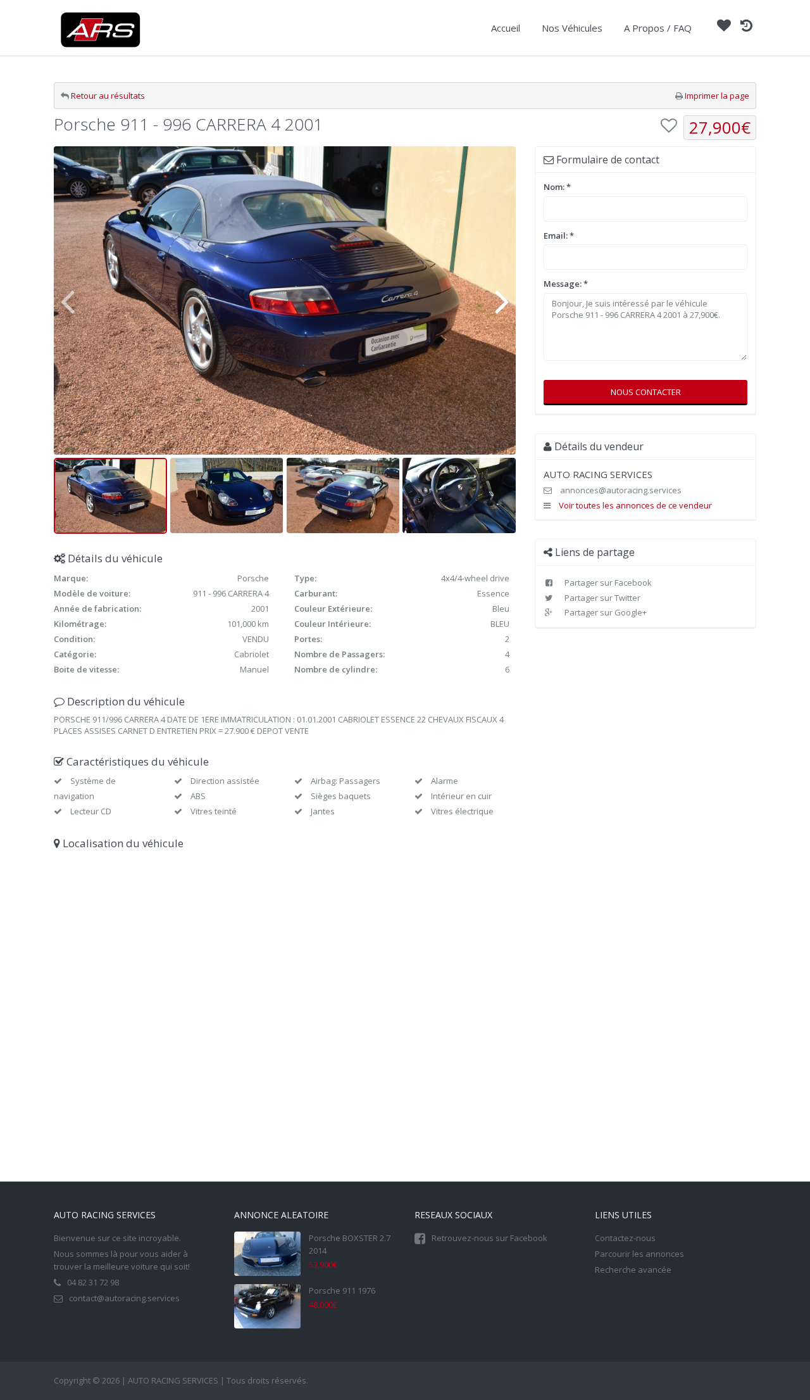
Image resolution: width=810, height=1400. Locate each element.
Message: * (566, 283)
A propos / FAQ (658, 28)
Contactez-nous (625, 1238)
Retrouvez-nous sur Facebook (489, 1238)
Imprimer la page (717, 95)
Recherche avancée (633, 1269)
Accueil (505, 28)
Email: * (559, 235)
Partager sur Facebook (607, 582)
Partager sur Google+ (605, 612)
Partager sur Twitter (601, 597)
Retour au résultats (108, 95)
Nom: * (557, 186)
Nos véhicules (572, 28)
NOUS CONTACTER (646, 392)
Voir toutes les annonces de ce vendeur (635, 505)
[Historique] (746, 27)
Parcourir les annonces (639, 1253)
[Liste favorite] (724, 27)
